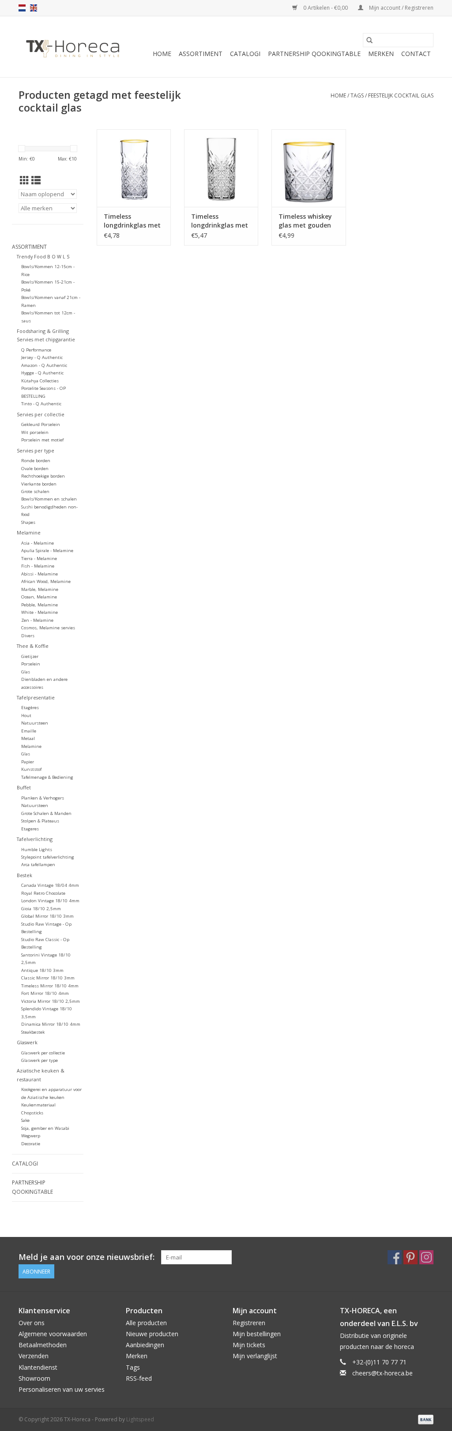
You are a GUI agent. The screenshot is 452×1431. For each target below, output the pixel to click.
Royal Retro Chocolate (43, 893)
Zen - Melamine (37, 620)
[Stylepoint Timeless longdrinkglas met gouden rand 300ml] (134, 168)
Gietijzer (29, 656)
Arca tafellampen (38, 864)
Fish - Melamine (37, 566)
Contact (416, 53)
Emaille (28, 731)
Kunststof (31, 769)
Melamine (29, 532)
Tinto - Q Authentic (41, 404)
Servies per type (35, 450)
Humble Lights (36, 849)
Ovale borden (35, 468)
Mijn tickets (249, 1345)
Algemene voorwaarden (53, 1334)
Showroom (34, 1378)
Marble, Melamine (39, 589)
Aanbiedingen (145, 1345)
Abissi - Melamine (39, 574)
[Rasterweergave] (24, 180)
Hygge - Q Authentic (42, 373)
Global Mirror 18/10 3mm (47, 916)
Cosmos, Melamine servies (48, 628)
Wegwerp (30, 1136)
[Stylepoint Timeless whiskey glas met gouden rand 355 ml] (308, 168)
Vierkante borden (38, 484)
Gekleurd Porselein (40, 424)
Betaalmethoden (43, 1345)
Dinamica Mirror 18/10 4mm (50, 1024)
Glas (25, 672)
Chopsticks (32, 1113)
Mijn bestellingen (257, 1334)
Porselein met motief (42, 440)
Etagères (30, 707)
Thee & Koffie (33, 646)
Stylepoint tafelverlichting (47, 857)
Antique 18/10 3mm (42, 970)
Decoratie (30, 1144)
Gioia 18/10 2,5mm (41, 909)
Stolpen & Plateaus (40, 821)
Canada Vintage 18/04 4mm (50, 885)
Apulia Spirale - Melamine (47, 550)
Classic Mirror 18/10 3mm (48, 978)
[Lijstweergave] (36, 180)
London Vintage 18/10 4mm (50, 901)
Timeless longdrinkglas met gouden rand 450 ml (219, 221)
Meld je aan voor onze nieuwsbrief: (86, 1257)
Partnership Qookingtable (314, 53)
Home (162, 53)
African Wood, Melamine (46, 581)
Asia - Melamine (37, 543)
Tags (357, 95)
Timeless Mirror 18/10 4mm (50, 986)
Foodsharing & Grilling (43, 331)
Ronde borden (35, 460)
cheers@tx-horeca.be (382, 1373)
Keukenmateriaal (38, 1105)
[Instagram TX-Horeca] (426, 1257)
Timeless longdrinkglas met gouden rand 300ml (134, 221)
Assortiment (200, 53)
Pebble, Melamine (39, 605)
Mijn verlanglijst (255, 1356)
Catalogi (245, 53)
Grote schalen (35, 491)
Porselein (30, 664)
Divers (27, 636)
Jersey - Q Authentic (42, 357)
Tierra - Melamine (39, 558)
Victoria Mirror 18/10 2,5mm (50, 1001)
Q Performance (36, 350)
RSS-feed (139, 1378)
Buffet (24, 787)
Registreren (249, 1323)
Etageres (30, 829)
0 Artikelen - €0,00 (325, 7)
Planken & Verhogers (42, 798)
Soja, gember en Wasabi (45, 1128)
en (33, 7)
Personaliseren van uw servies (62, 1389)
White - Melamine (39, 612)
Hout (26, 715)
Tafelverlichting (35, 839)
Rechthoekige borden (43, 476)
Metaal (28, 738)
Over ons (32, 1323)
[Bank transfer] (424, 1419)
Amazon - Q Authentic (44, 365)
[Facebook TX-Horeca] (395, 1257)
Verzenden (34, 1356)
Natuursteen (34, 723)
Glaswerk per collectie (43, 1053)
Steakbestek (33, 1032)
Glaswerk (27, 1042)
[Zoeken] (369, 40)
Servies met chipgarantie (46, 339)
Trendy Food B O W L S (43, 256)
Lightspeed (140, 1419)
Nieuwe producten (152, 1334)
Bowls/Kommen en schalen (49, 499)
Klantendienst (38, 1367)
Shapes (28, 522)
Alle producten (146, 1323)
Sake (25, 1120)
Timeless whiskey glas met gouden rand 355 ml (305, 221)
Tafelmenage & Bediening (47, 777)
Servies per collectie (40, 414)
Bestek (24, 875)
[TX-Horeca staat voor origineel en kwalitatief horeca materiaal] (73, 47)
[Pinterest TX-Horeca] (410, 1257)
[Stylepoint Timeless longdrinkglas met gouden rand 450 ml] (221, 168)
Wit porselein (35, 432)
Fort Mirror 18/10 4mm (45, 993)
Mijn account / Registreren (400, 7)
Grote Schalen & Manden (46, 813)
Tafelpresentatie (36, 697)
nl (22, 7)
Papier (27, 762)
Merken (381, 53)
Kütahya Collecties (40, 381)
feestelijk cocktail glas (400, 95)
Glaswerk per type (39, 1060)
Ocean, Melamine (39, 597)
